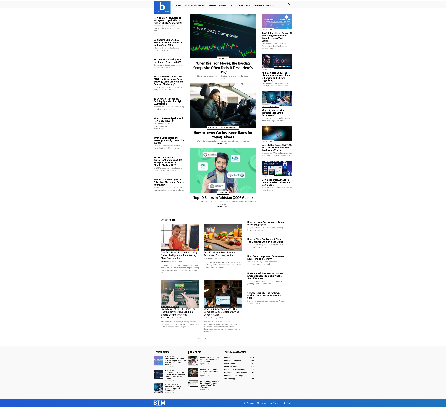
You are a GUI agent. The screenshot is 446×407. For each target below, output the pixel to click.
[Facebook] (245, 403)
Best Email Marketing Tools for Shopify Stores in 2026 (168, 60)
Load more (200, 338)
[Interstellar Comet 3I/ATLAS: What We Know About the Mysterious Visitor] (277, 133)
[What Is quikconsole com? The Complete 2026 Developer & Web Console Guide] (223, 294)
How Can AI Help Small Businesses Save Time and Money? (265, 257)
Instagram (263, 403)
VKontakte (276, 403)
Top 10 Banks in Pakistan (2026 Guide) (223, 197)
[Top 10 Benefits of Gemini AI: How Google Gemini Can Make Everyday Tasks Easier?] (277, 21)
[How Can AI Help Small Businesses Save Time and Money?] (193, 372)
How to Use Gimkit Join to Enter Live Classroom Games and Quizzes (169, 182)
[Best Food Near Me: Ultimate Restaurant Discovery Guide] (223, 237)
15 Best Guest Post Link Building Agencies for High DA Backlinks (167, 101)
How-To (206, 250)
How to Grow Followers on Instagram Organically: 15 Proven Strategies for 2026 (168, 20)
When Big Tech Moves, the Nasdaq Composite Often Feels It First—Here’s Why (223, 67)
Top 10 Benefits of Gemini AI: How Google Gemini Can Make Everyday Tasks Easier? (277, 37)
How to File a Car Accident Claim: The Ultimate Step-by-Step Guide (265, 240)
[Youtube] (284, 403)
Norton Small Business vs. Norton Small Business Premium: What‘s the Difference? (265, 276)
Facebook (250, 403)
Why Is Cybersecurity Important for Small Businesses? (273, 113)
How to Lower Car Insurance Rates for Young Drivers (223, 135)
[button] (288, 4)
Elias (223, 78)
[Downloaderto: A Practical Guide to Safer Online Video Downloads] (277, 168)
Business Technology (270, 106)
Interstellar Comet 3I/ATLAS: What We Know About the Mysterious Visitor (277, 148)
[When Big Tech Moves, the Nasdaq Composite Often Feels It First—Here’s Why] (223, 36)
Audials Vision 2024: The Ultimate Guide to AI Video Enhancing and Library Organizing (276, 76)
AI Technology (268, 29)
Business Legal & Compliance (223, 128)
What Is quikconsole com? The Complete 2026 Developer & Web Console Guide (221, 312)
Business (222, 58)
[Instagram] (258, 403)
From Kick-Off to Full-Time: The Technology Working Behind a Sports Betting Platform (178, 312)
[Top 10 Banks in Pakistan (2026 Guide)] (223, 170)
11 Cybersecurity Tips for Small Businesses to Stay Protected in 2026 (264, 295)
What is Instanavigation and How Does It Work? (168, 119)
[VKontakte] (271, 403)
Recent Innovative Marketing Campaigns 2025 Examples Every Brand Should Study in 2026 (168, 161)
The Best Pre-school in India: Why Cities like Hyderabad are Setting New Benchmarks (179, 255)
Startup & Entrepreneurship (170, 250)
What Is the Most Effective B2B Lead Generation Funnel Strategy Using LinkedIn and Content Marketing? (168, 80)
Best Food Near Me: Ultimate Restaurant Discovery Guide (219, 254)
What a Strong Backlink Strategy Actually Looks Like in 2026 (169, 140)
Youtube (289, 403)
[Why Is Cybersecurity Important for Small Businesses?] (277, 98)
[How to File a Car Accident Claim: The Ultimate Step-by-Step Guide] (193, 360)
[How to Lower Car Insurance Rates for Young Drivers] (223, 105)
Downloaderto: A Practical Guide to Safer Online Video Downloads (276, 182)
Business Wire (222, 143)
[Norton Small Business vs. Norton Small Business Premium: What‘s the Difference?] (193, 384)
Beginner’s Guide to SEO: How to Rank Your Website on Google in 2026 (168, 42)
